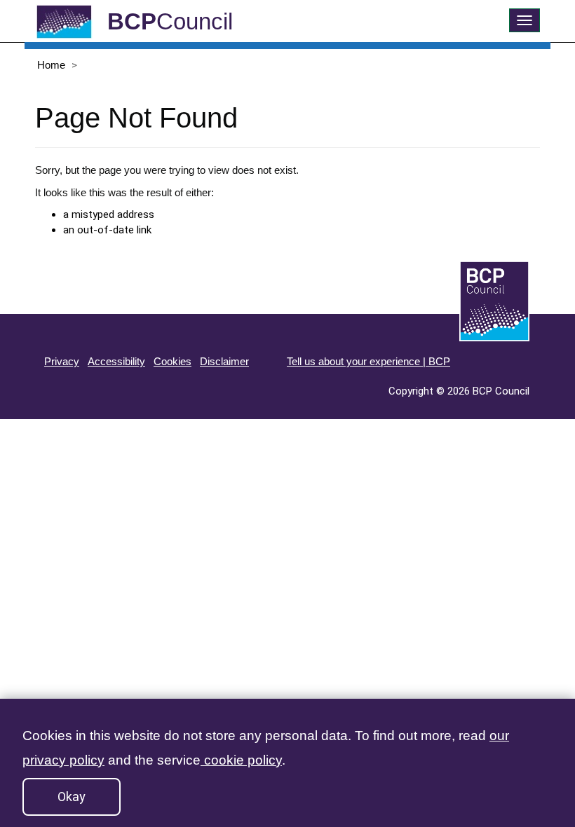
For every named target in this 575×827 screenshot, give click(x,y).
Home (51, 65)
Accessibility (116, 361)
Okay (72, 796)
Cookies (172, 361)
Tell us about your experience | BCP (368, 361)
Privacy (61, 361)
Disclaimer (224, 361)
